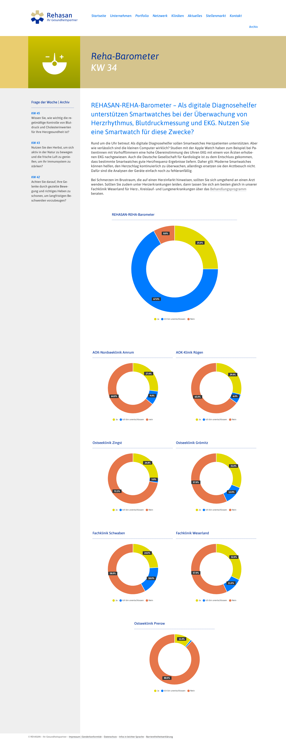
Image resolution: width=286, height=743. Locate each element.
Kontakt (236, 16)
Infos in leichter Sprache (131, 736)
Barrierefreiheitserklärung (159, 736)
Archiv (253, 27)
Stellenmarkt (216, 16)
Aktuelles (195, 16)
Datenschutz (110, 736)
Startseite (98, 16)
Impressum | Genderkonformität (85, 736)
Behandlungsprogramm (228, 189)
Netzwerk (160, 16)
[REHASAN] (54, 16)
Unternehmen (121, 16)
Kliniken (177, 16)
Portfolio (142, 16)
